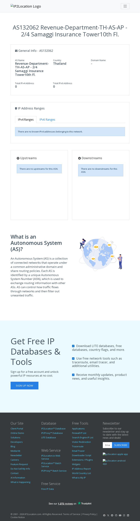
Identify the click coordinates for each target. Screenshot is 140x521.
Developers (17, 441)
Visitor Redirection (81, 441)
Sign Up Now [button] (24, 385)
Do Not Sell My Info (20, 468)
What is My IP (79, 477)
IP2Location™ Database (53, 428)
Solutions (15, 437)
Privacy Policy (89, 514)
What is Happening (20, 482)
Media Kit (15, 450)
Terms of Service (71, 514)
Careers (15, 459)
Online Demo (17, 433)
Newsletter (16, 455)
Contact (14, 473)
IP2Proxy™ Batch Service (54, 470)
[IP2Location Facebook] (104, 515)
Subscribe (120, 445)
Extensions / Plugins (82, 459)
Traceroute (77, 446)
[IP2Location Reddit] (112, 515)
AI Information (18, 477)
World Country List (81, 473)
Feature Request (19, 464)
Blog (13, 446)
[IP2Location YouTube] (120, 515)
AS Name (19, 60)
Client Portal (17, 428)
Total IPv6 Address (62, 83)
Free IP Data (47, 488)
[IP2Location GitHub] (116, 515)
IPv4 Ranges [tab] (26, 119)
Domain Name (98, 60)
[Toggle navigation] (125, 6)
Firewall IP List (79, 433)
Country (57, 60)
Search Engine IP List (82, 437)
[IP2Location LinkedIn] (128, 515)
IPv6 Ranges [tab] (47, 119)
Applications (78, 428)
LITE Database (48, 437)
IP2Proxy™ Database (52, 433)
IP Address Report (81, 468)
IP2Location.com (33, 514)
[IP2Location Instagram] (124, 515)
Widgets (76, 464)
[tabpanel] (70, 131)
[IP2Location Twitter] (108, 515)
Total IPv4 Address (24, 83)
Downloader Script (81, 455)
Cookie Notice (18, 517)
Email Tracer (78, 450)
